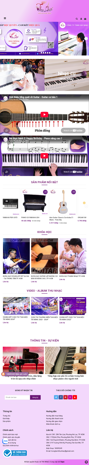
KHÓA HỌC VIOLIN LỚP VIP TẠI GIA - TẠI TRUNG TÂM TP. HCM (16, 277)
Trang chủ (6, 416)
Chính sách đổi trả (9, 440)
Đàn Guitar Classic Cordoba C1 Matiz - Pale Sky (43, 219)
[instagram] (70, 397)
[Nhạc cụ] (66, 75)
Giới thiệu (6, 418)
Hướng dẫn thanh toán (54, 418)
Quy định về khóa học (11, 445)
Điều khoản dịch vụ (53, 424)
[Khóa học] (22, 75)
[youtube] (75, 397)
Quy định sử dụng (9, 443)
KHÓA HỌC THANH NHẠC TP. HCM (72, 276)
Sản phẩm (7, 421)
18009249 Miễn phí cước (16, 374)
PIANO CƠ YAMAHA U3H (12, 217)
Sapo (62, 462)
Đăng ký (35, 397)
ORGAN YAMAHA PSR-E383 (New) (72, 217)
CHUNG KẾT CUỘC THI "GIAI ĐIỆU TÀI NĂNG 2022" (71, 318)
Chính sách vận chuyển (11, 437)
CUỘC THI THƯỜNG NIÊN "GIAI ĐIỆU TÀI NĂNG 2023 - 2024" (44, 318)
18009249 (58, 448)
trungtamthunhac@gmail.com (62, 451)
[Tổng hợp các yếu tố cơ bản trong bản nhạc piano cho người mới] (24, 360)
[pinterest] (65, 397)
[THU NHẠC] (44, 7)
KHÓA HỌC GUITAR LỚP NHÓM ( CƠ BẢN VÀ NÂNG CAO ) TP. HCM (44, 277)
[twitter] (56, 397)
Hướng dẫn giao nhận (54, 421)
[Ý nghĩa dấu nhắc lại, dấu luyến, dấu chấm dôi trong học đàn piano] (67, 360)
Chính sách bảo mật (10, 434)
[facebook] (61, 397)
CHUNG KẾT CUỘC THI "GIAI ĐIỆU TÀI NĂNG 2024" (15, 318)
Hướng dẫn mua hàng (54, 416)
